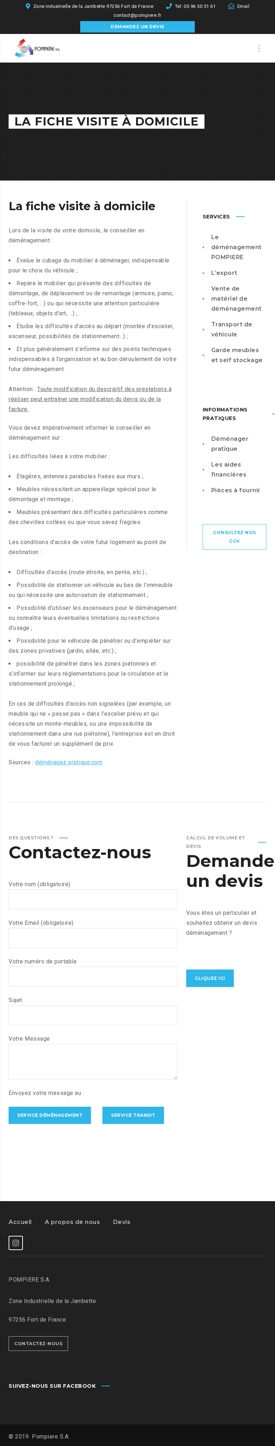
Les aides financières (229, 469)
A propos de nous (72, 1222)
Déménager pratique (230, 443)
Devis (122, 1222)
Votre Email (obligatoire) (41, 922)
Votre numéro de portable (43, 961)
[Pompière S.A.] (44, 48)
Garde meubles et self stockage (237, 355)
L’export (224, 273)
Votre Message (29, 1038)
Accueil (20, 1222)
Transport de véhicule (231, 329)
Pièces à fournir (236, 490)
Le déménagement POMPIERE (236, 247)
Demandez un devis (137, 26)
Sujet (15, 1000)
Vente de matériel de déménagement (236, 298)
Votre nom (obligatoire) (40, 884)
